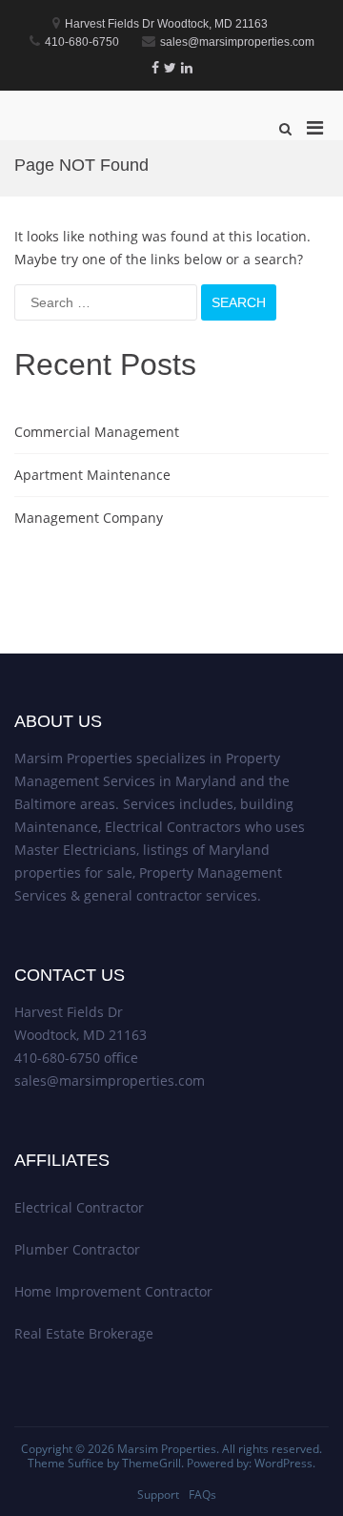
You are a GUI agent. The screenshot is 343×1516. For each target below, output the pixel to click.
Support (158, 1494)
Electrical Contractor (79, 1207)
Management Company (88, 518)
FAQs (202, 1494)
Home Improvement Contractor (113, 1291)
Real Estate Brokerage (83, 1333)
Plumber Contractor (77, 1249)
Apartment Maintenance (92, 475)
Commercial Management (96, 432)
